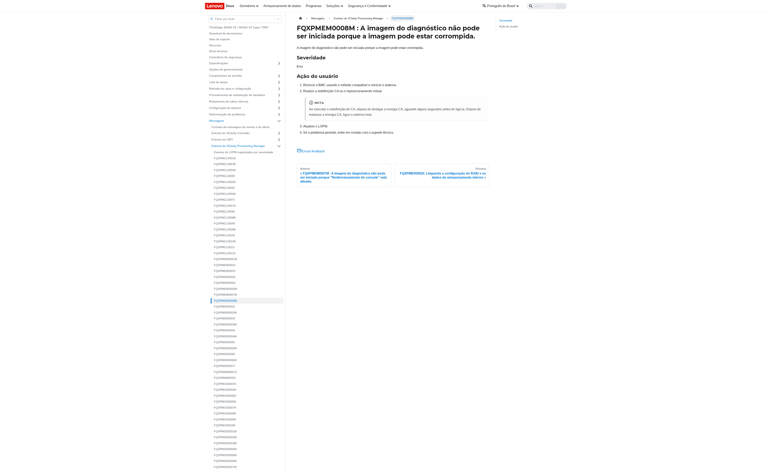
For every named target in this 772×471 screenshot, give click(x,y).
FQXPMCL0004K (225, 170)
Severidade (505, 20)
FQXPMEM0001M (225, 259)
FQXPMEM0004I (224, 277)
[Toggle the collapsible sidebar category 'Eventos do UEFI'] (279, 139)
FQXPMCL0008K (225, 217)
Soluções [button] (333, 6)
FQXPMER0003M (225, 324)
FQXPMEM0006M (225, 288)
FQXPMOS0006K (225, 401)
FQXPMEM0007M (225, 294)
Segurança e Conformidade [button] (367, 6)
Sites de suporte (219, 39)
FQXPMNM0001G (225, 372)
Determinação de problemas (227, 114)
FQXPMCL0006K (225, 193)
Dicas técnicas (218, 51)
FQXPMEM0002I (224, 265)
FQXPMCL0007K (225, 205)
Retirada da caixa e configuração (230, 88)
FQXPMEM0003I (224, 271)
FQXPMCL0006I (224, 187)
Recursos (215, 45)
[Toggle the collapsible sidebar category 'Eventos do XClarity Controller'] (279, 133)
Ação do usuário (508, 26)
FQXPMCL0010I (224, 235)
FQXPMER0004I (224, 330)
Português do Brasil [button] (501, 6)
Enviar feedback (313, 151)
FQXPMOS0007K (225, 407)
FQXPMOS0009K (225, 419)
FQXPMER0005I (224, 342)
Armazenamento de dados (282, 6)
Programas (313, 6)
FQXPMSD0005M (225, 455)
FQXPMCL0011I (224, 247)
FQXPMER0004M (225, 336)
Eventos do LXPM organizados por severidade (243, 152)
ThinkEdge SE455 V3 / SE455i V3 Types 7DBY (238, 27)
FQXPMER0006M (225, 360)
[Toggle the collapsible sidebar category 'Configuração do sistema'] (279, 108)
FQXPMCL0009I (224, 223)
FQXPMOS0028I (224, 425)
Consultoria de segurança (225, 57)
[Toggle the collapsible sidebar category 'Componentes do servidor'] (279, 76)
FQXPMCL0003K (225, 164)
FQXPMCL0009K (225, 229)
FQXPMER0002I (224, 306)
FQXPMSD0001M (225, 431)
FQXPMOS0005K (225, 395)
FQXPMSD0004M (225, 449)
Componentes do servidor (225, 75)
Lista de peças (218, 82)
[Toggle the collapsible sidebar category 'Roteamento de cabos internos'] (279, 101)
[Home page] (300, 18)
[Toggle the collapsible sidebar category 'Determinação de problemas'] (279, 114)
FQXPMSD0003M (225, 443)
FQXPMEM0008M (225, 300)
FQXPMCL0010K (225, 241)
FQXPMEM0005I (224, 282)
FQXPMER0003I (224, 318)
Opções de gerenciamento (226, 69)
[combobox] (215, 19)
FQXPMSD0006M (225, 461)
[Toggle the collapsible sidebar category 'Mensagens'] (279, 121)
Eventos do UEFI (222, 139)
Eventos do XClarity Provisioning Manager (238, 146)
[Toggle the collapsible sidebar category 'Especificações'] (279, 63)
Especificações (218, 63)
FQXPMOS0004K (225, 389)
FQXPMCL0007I (224, 199)
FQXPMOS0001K (225, 383)
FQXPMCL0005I (224, 176)
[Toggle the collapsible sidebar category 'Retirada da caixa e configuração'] (279, 89)
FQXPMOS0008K (225, 413)
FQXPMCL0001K (225, 158)
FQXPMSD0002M (225, 437)
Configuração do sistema (225, 107)
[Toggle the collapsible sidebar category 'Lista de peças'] (279, 82)
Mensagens (216, 120)
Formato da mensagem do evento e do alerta (240, 127)
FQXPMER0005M (225, 348)
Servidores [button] (247, 6)
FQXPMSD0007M (225, 467)
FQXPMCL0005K (225, 182)
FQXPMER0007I (224, 366)
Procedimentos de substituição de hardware (237, 95)
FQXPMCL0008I (224, 211)
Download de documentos (225, 33)
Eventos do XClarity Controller (230, 133)
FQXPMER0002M (225, 312)
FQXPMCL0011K (225, 253)
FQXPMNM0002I (225, 377)
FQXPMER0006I (224, 354)
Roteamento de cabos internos (228, 101)
